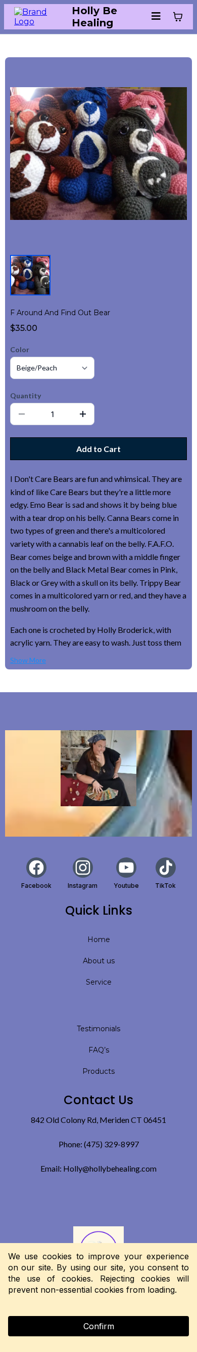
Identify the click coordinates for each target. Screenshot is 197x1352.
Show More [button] (28, 660)
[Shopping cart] (178, 17)
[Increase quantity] (83, 414)
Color (19, 349)
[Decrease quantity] (22, 414)
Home (98, 939)
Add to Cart (98, 449)
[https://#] (98, 768)
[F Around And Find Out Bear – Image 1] (30, 275)
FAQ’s (98, 1050)
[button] (156, 16)
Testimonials (98, 1028)
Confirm (98, 1326)
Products (98, 1071)
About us (99, 960)
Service (99, 982)
